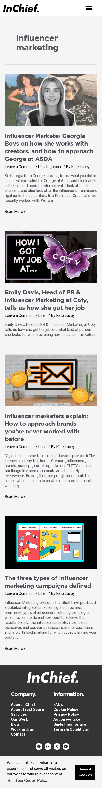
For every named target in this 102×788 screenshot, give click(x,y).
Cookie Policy (65, 709)
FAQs (58, 704)
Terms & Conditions (71, 729)
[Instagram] (48, 746)
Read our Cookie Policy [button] (28, 781)
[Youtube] (66, 746)
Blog (15, 724)
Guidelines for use (69, 724)
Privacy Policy (66, 714)
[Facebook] (39, 746)
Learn (42, 315)
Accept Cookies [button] (85, 772)
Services (19, 714)
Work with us (22, 729)
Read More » (15, 211)
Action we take (66, 719)
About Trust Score (27, 709)
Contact (18, 734)
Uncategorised (50, 166)
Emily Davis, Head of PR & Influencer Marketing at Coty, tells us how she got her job (46, 300)
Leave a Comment (20, 166)
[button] (89, 8)
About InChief (23, 704)
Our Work (19, 719)
